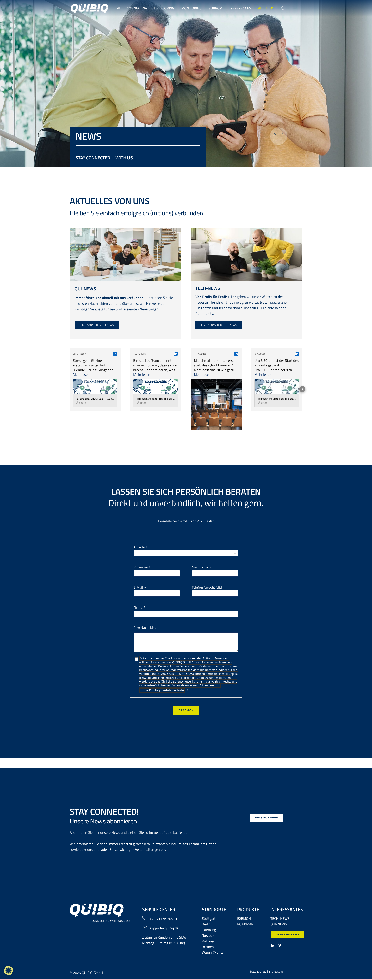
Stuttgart (208, 918)
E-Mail (138, 587)
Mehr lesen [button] (81, 374)
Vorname (141, 567)
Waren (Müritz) (213, 952)
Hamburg (209, 930)
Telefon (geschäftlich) (208, 587)
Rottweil (208, 941)
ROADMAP (245, 924)
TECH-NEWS (280, 918)
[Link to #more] (278, 136)
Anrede (139, 547)
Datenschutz (258, 971)
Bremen (208, 946)
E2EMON (244, 918)
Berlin (206, 924)
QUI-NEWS (278, 924)
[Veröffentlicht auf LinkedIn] (115, 353)
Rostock (208, 935)
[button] (70, 389)
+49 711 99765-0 (163, 919)
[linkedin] (272, 945)
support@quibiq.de (164, 928)
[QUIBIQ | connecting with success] (89, 5)
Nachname (200, 567)
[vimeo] (279, 945)
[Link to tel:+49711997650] (144, 918)
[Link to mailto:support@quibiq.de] (145, 927)
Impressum (275, 971)
